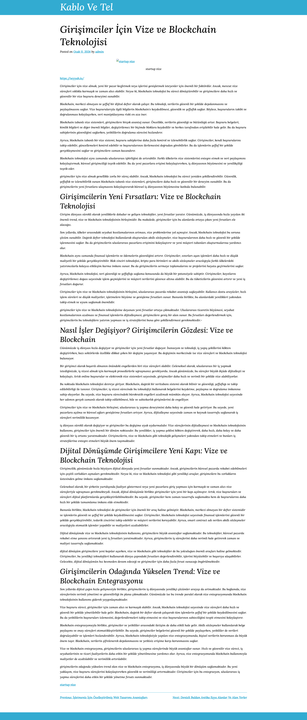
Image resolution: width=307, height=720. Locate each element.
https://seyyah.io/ (72, 78)
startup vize (68, 684)
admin (99, 51)
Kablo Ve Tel (86, 7)
